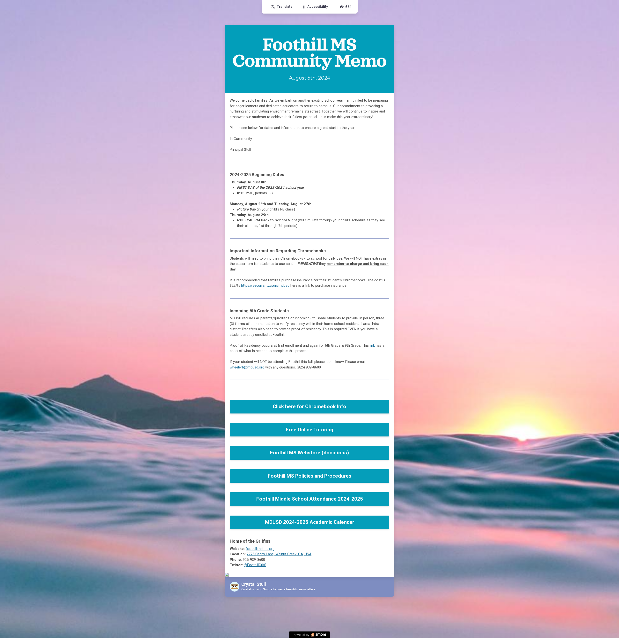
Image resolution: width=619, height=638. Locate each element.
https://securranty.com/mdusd (265, 285)
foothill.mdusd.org (260, 549)
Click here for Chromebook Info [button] (309, 406)
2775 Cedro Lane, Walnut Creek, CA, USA (279, 554)
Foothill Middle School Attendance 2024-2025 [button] (309, 499)
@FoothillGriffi (255, 565)
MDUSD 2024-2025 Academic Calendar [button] (309, 522)
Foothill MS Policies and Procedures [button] (309, 476)
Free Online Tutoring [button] (309, 430)
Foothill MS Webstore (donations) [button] (309, 453)
